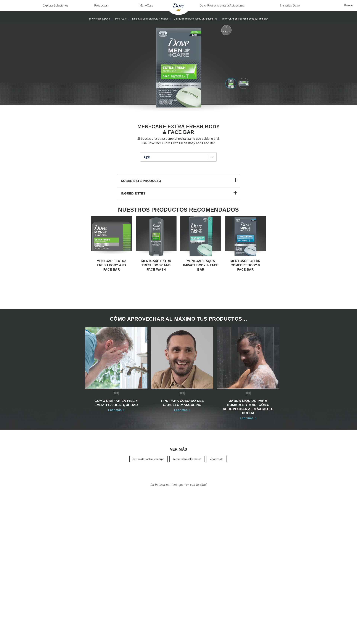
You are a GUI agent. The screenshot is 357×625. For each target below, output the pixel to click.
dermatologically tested (187, 458)
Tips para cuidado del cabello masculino (182, 403)
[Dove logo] (178, 7)
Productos (101, 5)
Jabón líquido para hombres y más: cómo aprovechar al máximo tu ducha (248, 407)
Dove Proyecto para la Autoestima (222, 5)
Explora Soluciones (55, 5)
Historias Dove (290, 5)
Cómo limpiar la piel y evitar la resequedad (116, 403)
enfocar (226, 31)
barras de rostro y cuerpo (148, 458)
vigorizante (216, 458)
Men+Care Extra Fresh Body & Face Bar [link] (245, 18)
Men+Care (146, 5)
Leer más (116, 410)
